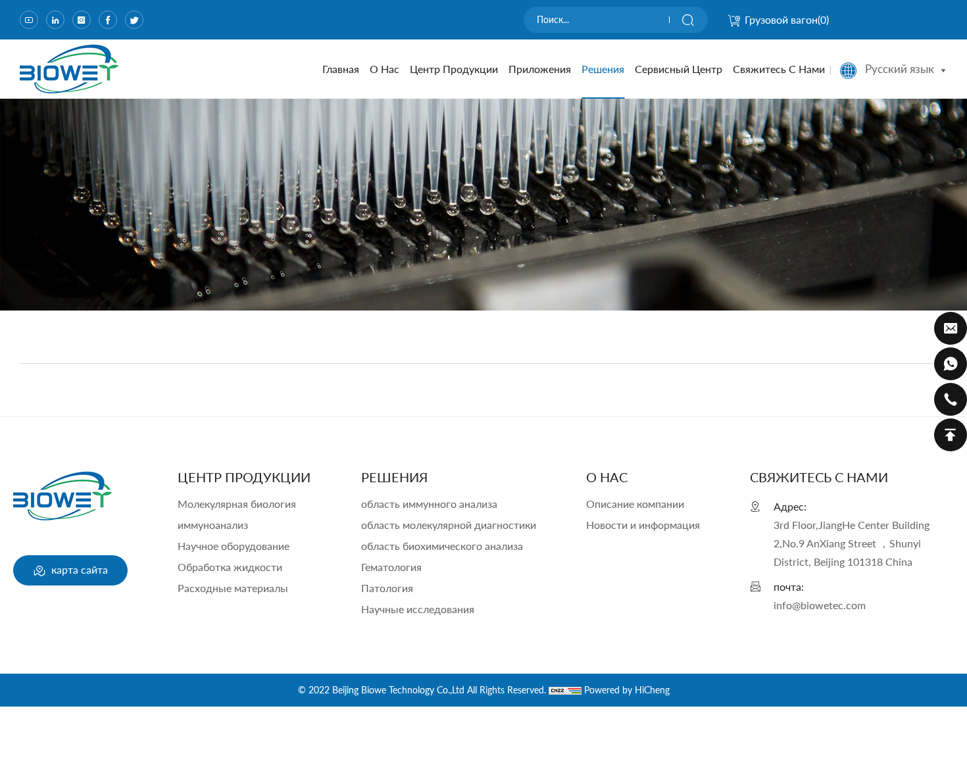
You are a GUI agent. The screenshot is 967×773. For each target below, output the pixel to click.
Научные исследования (417, 609)
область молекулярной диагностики (448, 525)
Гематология (391, 567)
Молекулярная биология (237, 504)
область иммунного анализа (429, 504)
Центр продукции (454, 69)
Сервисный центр (678, 69)
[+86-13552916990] (950, 363)
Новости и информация (643, 525)
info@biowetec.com (820, 605)
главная (340, 69)
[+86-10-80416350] (950, 399)
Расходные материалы (233, 588)
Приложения (539, 69)
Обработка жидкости (230, 567)
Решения (603, 69)
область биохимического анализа (442, 546)
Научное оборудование (233, 546)
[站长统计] (565, 690)
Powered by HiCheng (627, 690)
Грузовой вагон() (787, 19)
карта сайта (78, 569)
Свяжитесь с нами (779, 69)
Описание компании (635, 504)
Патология (387, 588)
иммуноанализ (213, 525)
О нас (384, 69)
